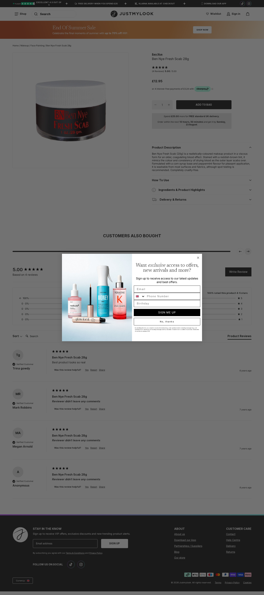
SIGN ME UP (167, 312)
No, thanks (167, 321)
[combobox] (139, 296)
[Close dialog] (198, 258)
